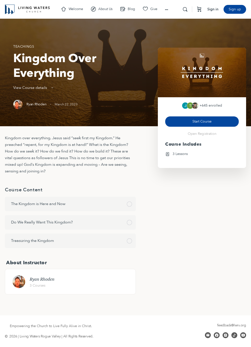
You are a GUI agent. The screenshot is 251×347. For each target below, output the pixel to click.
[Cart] (199, 9)
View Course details (30, 87)
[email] (208, 335)
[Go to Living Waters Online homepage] (27, 9)
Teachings (23, 46)
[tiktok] (234, 335)
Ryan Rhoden (42, 279)
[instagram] (225, 335)
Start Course (202, 121)
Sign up (235, 9)
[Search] (185, 9)
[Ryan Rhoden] (19, 281)
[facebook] (217, 335)
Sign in (212, 9)
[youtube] (243, 335)
